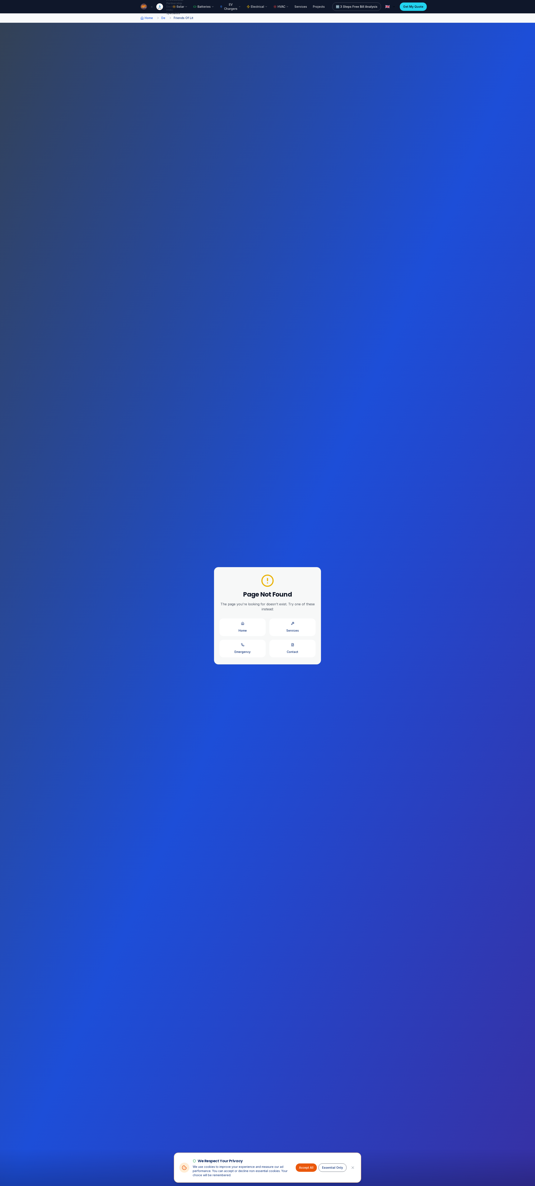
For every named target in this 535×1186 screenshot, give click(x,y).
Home (149, 18)
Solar (180, 6)
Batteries (204, 6)
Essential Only (332, 1167)
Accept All (306, 1167)
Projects (319, 6)
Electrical (257, 6)
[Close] (353, 1168)
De (163, 18)
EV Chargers (230, 6)
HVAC (281, 6)
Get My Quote (413, 6)
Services (300, 6)
